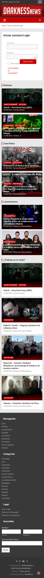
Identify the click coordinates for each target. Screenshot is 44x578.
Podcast (5, 448)
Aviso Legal (6, 509)
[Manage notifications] (39, 573)
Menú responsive (40, 2)
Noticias (7, 85)
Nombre (6, 528)
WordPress (29, 574)
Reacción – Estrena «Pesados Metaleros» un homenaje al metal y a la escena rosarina (21, 365)
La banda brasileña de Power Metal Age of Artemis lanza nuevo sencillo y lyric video (21, 247)
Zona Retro (9, 143)
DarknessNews (27, 565)
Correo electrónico (11, 539)
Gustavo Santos (19, 110)
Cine (3, 462)
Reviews (5, 495)
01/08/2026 (7, 226)
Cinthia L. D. (17, 136)
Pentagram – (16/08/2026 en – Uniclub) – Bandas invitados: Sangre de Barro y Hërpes (21, 130)
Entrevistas (6, 439)
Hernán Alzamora (19, 168)
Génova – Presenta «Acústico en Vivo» (21, 403)
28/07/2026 (7, 252)
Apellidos (26, 535)
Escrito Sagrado (10, 104)
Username (10, 43)
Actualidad (8, 357)
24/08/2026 (7, 331)
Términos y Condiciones (11, 515)
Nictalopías (6, 483)
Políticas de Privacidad (10, 512)
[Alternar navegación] (5, 20)
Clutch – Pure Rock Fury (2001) (17, 107)
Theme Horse (25, 571)
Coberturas (8, 125)
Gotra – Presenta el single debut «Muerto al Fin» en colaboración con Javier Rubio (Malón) (20, 221)
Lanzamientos (10, 201)
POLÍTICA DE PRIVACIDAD (21, 568)
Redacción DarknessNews (22, 226)
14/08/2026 (7, 194)
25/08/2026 (7, 110)
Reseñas (5, 433)
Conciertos (8, 320)
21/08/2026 (7, 136)
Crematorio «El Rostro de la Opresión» (21, 165)
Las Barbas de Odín (9, 480)
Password (10, 53)
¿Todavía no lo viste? (14, 260)
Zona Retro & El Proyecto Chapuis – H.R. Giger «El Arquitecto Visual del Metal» (20, 189)
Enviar (5, 550)
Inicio (4, 424)
